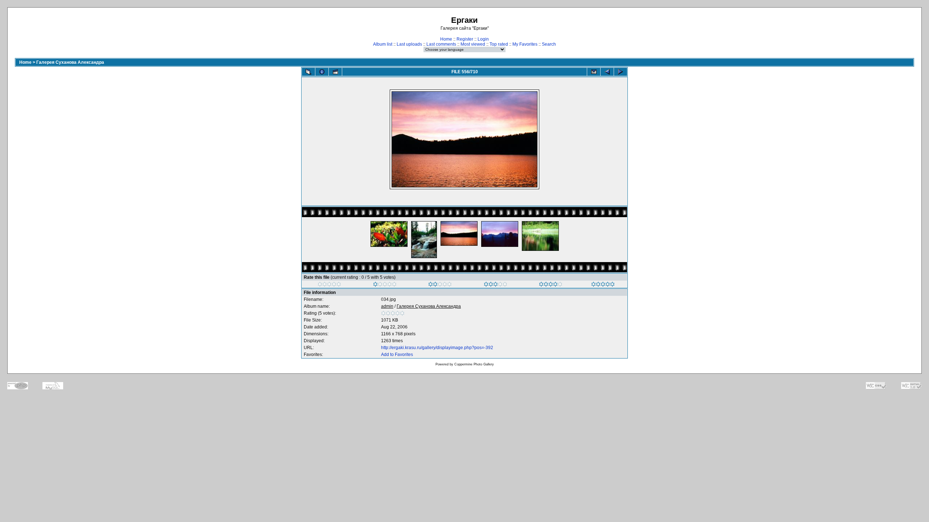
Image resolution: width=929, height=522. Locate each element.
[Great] (603, 285)
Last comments (441, 44)
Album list (382, 44)
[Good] (495, 285)
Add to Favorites (397, 354)
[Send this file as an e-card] (593, 72)
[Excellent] (550, 285)
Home (446, 39)
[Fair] (440, 285)
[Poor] (385, 285)
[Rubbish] (329, 285)
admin (387, 306)
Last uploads (409, 44)
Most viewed (473, 44)
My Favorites (524, 44)
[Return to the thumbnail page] (308, 72)
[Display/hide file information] (321, 72)
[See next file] (620, 72)
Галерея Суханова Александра (70, 62)
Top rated (499, 44)
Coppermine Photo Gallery (474, 364)
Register (465, 39)
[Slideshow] (335, 72)
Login (483, 39)
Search (549, 44)
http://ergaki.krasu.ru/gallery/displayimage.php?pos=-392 (437, 347)
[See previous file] (607, 72)
